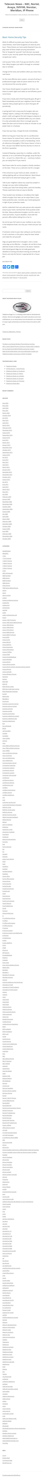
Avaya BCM (5, 637)
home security (11, 275)
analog (4, 598)
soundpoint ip (6, 1298)
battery (4, 679)
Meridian (5, 970)
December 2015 (7, 430)
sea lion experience (8, 1219)
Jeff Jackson (5, 953)
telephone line (6, 1349)
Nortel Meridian (7, 1115)
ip (3, 916)
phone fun (5, 1147)
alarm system (26, 273)
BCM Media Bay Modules (10, 691)
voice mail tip (6, 1409)
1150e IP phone (7, 566)
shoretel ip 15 (6, 1234)
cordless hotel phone (8, 790)
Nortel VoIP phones (8, 1120)
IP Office (5, 921)
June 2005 (5, 531)
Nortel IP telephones (8, 1113)
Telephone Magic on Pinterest (15, 381)
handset (4, 869)
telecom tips (6, 1335)
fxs (3, 852)
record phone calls (8, 1199)
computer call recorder (9, 775)
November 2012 (7, 475)
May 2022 (5, 406)
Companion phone (8, 770)
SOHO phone (6, 1293)
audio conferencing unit (9, 615)
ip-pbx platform (7, 943)
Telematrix (5, 1342)
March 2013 (6, 467)
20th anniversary (7, 573)
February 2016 (6, 428)
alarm (19, 273)
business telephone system (10, 716)
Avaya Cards (6, 640)
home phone (6, 881)
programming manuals (9, 1192)
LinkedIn (5, 960)
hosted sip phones (8, 889)
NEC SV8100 (6, 1064)
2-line (4, 571)
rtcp (3, 1211)
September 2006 (7, 509)
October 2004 (6, 539)
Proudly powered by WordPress (11, 1475)
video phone (6, 1399)
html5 (4, 908)
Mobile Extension (7, 1019)
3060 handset (6, 581)
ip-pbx (4, 940)
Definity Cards (6, 807)
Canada (4, 733)
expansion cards (7, 829)
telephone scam (7, 1354)
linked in (5, 958)
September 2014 (7, 435)
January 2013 (6, 470)
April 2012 (5, 487)
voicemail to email (7, 1414)
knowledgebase (7, 955)
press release (6, 1187)
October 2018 (6, 415)
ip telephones (6, 938)
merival (4, 980)
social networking (7, 1283)
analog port (6, 605)
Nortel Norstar (6, 1118)
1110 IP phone (6, 558)
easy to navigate (7, 825)
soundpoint (6, 1295)
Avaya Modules (7, 659)
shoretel (4, 1229)
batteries (5, 677)
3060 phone (6, 583)
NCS (3, 1054)
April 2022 (5, 408)
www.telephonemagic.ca (9, 1438)
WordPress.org (6, 1463)
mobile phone (6, 1022)
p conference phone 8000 (10, 1137)
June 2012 (5, 484)
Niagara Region (7, 1078)
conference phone (8, 780)
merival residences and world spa (12, 982)
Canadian (5, 736)
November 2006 (7, 504)
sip (3, 1258)
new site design (7, 1071)
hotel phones (6, 898)
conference (5, 778)
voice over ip (6, 1411)
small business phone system (11, 1268)
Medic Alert (5, 967)
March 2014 (6, 443)
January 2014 (6, 445)
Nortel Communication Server (11, 1108)
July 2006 (5, 514)
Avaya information (8, 650)
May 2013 (5, 462)
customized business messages (11, 805)
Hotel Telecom (6, 903)
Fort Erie (5, 842)
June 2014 (5, 440)
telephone (5, 1345)
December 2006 (7, 502)
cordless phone (7, 792)
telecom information (8, 1327)
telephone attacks (7, 1347)
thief (11, 277)
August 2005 (6, 529)
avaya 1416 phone (8, 630)
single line (5, 1256)
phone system (6, 1172)
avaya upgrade (6, 672)
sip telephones (6, 1266)
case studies (6, 738)
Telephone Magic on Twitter (14, 373)
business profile (7, 711)
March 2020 (6, 413)
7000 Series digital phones (10, 588)
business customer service (10, 704)
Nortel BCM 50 (6, 1105)
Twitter (4, 1374)
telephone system (7, 1357)
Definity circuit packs (8, 810)
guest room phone (8, 859)
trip (3, 1372)
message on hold (7, 985)
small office (5, 1271)
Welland (4, 1423)
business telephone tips (9, 719)
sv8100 (4, 1315)
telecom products (7, 1332)
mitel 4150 (5, 999)
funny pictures (6, 847)
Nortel (4, 1096)
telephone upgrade (8, 1362)
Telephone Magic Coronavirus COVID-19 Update (17, 354)
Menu (22, 20)
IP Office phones (7, 926)
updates (4, 1384)
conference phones (8, 783)
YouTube (5, 1443)
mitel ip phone (6, 1007)
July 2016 (5, 418)
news (4, 1073)
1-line (4, 556)
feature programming (9, 839)
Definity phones (7, 812)
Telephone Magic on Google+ (15, 378)
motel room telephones (9, 1044)
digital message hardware (10, 817)
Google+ (4, 854)
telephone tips (6, 1359)
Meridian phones (7, 977)
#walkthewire (6, 551)
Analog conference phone (10, 600)
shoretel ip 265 (6, 1243)
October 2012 (6, 477)
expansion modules (8, 832)
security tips (32, 275)
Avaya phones (6, 669)
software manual (7, 1290)
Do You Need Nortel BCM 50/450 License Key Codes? (18, 349)
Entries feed (6, 1458)
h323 (3, 861)
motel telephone (7, 1046)
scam (4, 1214)
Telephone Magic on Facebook (15, 371)
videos (4, 1401)
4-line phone (6, 585)
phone (4, 1145)
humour (4, 911)
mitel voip (5, 1017)
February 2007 (6, 497)
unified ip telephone (8, 1381)
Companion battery (8, 768)
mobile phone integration (10, 1024)
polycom (5, 1184)
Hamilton (5, 866)
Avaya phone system (8, 664)
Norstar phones (7, 1093)
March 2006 (6, 519)
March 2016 (6, 425)
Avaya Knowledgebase (9, 657)
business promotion (8, 714)
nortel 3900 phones (8, 1101)
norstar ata (5, 1086)
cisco (3, 743)
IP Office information (8, 923)
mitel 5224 (5, 1002)
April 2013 (5, 465)
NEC (3, 1056)
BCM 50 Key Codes (8, 686)
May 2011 (5, 492)
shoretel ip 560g (7, 1246)
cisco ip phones (7, 755)
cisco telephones (7, 760)
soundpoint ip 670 (8, 1300)
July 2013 (5, 457)
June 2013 (5, 460)
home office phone (8, 879)
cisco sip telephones (8, 758)
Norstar (4, 1083)
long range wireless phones (10, 965)
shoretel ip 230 (6, 1239)
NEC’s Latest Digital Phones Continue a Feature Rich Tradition (21, 346)
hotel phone (6, 896)
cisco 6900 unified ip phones (11, 746)
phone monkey (7, 1165)
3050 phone (6, 578)
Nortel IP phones (7, 1110)
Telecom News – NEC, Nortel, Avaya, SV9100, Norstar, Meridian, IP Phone (22, 7)
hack (3, 864)
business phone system (9, 706)
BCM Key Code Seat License (10, 689)
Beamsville (5, 696)
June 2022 (5, 403)
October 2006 (6, 507)
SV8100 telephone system (10, 1317)
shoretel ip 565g (7, 1248)
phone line (19, 275)
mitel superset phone (8, 1012)
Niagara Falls (6, 1076)
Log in (4, 1455)
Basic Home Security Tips (14, 37)
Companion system (8, 773)
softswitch (5, 1288)
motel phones (6, 1041)
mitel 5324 (5, 1004)
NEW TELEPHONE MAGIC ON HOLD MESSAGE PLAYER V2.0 (20, 351)
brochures (5, 701)
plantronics (5, 1182)
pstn (3, 1194)
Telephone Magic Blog (12, 383)
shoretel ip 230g (7, 1241)
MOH (4, 1027)
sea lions (5, 1221)
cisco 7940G (6, 751)
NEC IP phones (6, 1061)
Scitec (4, 1216)
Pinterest (5, 1179)
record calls (5, 1197)
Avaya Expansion (7, 647)
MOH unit (5, 1034)
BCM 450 (5, 682)
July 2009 (5, 494)
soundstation (6, 1303)
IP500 (4, 948)
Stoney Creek (6, 1310)
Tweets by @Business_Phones (11, 332)
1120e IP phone (7, 561)
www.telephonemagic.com (10, 1441)
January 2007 (6, 499)
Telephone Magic (11, 366)
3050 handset (6, 576)
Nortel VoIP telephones (9, 1123)
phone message (7, 1162)
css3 (3, 800)
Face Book (5, 834)
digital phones (6, 820)
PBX (3, 1140)
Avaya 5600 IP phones (9, 635)
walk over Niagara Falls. (9, 1418)
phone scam (6, 1170)
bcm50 (4, 694)
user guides (5, 1391)
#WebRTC (5, 553)
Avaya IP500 (6, 654)
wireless (4, 1431)
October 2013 (6, 450)
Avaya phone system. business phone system (16, 667)
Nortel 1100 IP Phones (9, 1098)
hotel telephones (7, 906)
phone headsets (7, 1157)
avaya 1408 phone (8, 627)
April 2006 (5, 516)
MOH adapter (6, 1029)
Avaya (4, 617)
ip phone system (7, 930)
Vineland (5, 1404)
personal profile (7, 1142)
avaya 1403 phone (8, 625)
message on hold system (9, 990)
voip (3, 1416)
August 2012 (6, 479)
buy (3, 723)
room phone (6, 1206)
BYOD (4, 728)
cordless (4, 788)
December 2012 (7, 472)
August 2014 (6, 438)
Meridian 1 (5, 972)
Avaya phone (6, 662)
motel (4, 1036)
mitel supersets (7, 1014)
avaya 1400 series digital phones (12, 622)
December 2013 (7, 447)
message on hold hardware (10, 987)
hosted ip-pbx (6, 886)
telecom (4, 1322)
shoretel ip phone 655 (9, 1251)
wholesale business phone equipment (13, 1428)
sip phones (5, 1263)
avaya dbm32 (6, 642)
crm (3, 797)
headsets (5, 874)
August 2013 (6, 455)
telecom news (6, 1330)
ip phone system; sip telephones (12, 933)
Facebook (5, 837)
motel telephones (7, 1049)
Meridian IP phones (8, 975)
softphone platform (8, 1285)
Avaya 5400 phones (8, 632)
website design (6, 1421)
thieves (15, 277)
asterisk (4, 610)
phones (4, 1177)
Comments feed (7, 1460)
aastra (4, 590)
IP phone (5, 928)
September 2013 (7, 452)
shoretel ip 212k (7, 1236)
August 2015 (6, 433)
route (4, 1209)
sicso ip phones (7, 1253)
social (4, 1278)
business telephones (8, 721)
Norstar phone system (9, 1091)
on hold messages (7, 1135)
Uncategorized (6, 1377)
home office (6, 876)
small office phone (8, 1273)
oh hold (4, 1130)
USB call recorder (7, 1386)
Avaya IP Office (7, 652)
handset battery (7, 871)
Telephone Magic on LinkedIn (15, 376)
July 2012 (5, 482)
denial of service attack (9, 815)
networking (5, 1068)
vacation (5, 1394)
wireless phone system (9, 1433)
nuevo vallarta (6, 1125)
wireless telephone (8, 1436)
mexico (4, 992)
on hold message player (9, 1133)
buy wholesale (6, 726)
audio (4, 613)
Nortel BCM (6, 1103)
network (5, 1066)
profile (4, 1189)
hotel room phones (8, 901)
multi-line (5, 1051)
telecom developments (9, 1325)
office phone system (8, 1128)
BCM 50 (4, 684)
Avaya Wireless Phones (9, 674)
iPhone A (5, 950)
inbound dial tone (7, 913)
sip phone (5, 1261)
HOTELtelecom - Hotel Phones (15, 369)
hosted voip (6, 891)
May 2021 (5, 410)
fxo (3, 849)
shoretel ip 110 (6, 1231)
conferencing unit (7, 785)
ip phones (5, 935)
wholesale (5, 1426)
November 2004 (7, 536)
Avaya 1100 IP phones (9, 620)
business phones (7, 709)
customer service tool (9, 802)
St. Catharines (6, 1308)
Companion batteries (8, 765)
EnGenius (5, 827)
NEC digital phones (8, 1059)
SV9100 (4, 1320)
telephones (5, 1364)
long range (5, 963)
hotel (4, 894)
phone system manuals (9, 1174)
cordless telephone (8, 795)
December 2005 (7, 524)
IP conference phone (8, 918)
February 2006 (6, 521)
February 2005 (6, 534)
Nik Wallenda (6, 1081)
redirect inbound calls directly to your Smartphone (17, 1202)
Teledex (4, 1340)
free (3, 844)
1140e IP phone (7, 563)
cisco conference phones (9, 753)
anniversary (6, 608)
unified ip (5, 1379)
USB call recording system (10, 1389)
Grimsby (5, 857)
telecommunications (8, 1337)
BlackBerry (5, 699)
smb (3, 1276)
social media (6, 1280)
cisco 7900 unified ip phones (11, 748)
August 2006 (6, 512)
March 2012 (6, 489)
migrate (4, 995)
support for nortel (7, 1312)
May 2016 (5, 420)
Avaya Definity (6, 645)
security (25, 275)
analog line (33, 273)
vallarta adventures (8, 1396)
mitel (4, 997)
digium (4, 822)
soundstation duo (7, 1305)
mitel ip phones (7, 1009)
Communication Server (9, 763)
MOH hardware (7, 1032)
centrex (4, 741)
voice (4, 1406)
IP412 (4, 945)
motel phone (6, 1039)
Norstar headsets (7, 1088)
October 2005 (6, 526)
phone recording (7, 1167)
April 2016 (5, 423)
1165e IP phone (7, 568)
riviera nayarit (6, 1204)
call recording (6, 731)
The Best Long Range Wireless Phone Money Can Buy (18, 344)
